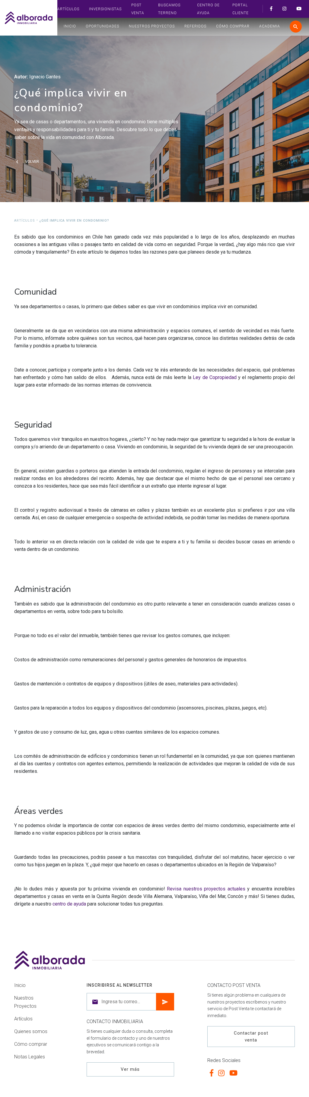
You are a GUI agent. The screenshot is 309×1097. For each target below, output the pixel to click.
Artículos (68, 9)
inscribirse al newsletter (119, 985)
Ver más (130, 1069)
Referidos (195, 26)
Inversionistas (105, 9)
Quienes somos (30, 1031)
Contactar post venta (251, 1036)
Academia (269, 26)
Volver (32, 161)
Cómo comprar (233, 26)
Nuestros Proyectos (152, 26)
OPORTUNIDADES (102, 26)
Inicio (70, 26)
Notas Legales (29, 1057)
